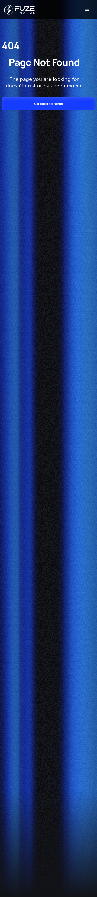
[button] (87, 9)
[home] (17, 9)
